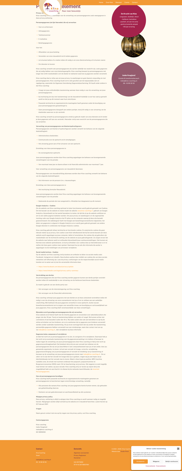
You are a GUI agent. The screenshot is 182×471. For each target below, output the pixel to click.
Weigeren (156, 461)
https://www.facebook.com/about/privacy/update (55, 267)
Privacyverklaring (150, 466)
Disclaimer (77, 458)
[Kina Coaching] (59, 16)
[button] (178, 449)
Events (127, 2)
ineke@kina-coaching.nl (46, 330)
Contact (135, 2)
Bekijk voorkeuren (172, 461)
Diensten (119, 2)
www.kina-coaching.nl (85, 211)
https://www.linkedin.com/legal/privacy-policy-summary (58, 270)
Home (101, 2)
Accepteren (140, 461)
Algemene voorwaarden (81, 453)
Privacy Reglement (80, 455)
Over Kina (109, 2)
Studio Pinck (125, 451)
